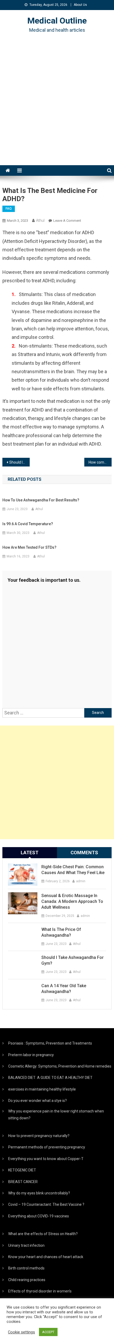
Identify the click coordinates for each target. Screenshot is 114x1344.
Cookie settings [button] (21, 1332)
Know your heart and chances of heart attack (45, 1257)
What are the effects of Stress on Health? (43, 1234)
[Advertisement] (57, 106)
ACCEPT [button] (48, 1332)
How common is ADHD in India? (100, 462)
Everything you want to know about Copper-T (46, 1159)
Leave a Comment (67, 221)
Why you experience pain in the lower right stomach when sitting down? (56, 1114)
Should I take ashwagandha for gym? (72, 960)
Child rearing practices (26, 1280)
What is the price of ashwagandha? (61, 932)
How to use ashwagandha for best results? (40, 500)
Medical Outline (57, 21)
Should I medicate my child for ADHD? (19, 462)
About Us (80, 5)
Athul (40, 220)
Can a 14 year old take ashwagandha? (63, 988)
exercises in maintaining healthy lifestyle (42, 1089)
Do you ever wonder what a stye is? (37, 1100)
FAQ (9, 208)
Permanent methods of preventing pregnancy (46, 1147)
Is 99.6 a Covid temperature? (27, 524)
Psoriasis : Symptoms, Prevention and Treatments (50, 1043)
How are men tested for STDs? (29, 547)
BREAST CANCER (23, 1182)
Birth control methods (26, 1268)
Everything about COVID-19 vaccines (38, 1216)
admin (80, 881)
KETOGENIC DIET (22, 1170)
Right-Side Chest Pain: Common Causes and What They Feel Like (72, 869)
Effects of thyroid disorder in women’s (40, 1291)
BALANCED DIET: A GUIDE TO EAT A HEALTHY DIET (50, 1077)
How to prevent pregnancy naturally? (38, 1136)
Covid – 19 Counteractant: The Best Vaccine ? (46, 1204)
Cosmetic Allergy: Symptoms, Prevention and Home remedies (59, 1066)
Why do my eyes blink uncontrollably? (39, 1193)
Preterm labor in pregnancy (31, 1055)
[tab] (29, 852)
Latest (29, 852)
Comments (84, 852)
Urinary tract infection (26, 1245)
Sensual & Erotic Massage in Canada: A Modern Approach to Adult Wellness (72, 901)
